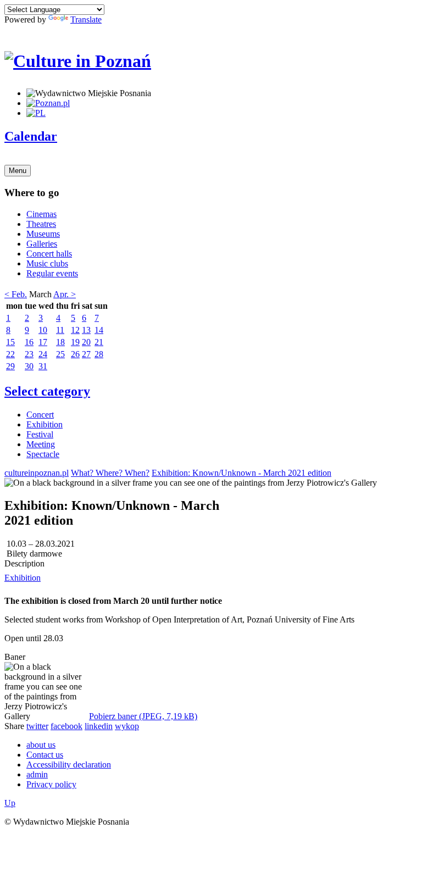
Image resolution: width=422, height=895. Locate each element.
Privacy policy (51, 784)
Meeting (40, 444)
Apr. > (64, 294)
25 (60, 354)
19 (75, 342)
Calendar (30, 136)
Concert (40, 414)
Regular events (52, 273)
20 (86, 342)
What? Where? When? (110, 472)
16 (29, 342)
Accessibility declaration (68, 764)
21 (99, 342)
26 (75, 354)
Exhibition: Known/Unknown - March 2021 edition (241, 472)
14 (99, 330)
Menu (17, 170)
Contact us (44, 754)
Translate (86, 19)
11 (60, 330)
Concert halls (49, 253)
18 (60, 342)
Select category (47, 391)
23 (29, 354)
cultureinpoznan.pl (36, 472)
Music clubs (47, 263)
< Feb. (15, 294)
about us (40, 744)
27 (86, 354)
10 (42, 330)
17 (42, 342)
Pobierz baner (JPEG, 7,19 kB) (143, 716)
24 (42, 354)
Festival (39, 434)
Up (9, 803)
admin (37, 774)
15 (10, 342)
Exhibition (44, 424)
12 (75, 330)
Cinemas (41, 214)
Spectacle (42, 454)
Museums (43, 233)
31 (42, 366)
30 (29, 366)
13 (86, 330)
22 (10, 354)
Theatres (41, 224)
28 (99, 354)
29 (10, 366)
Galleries (41, 243)
